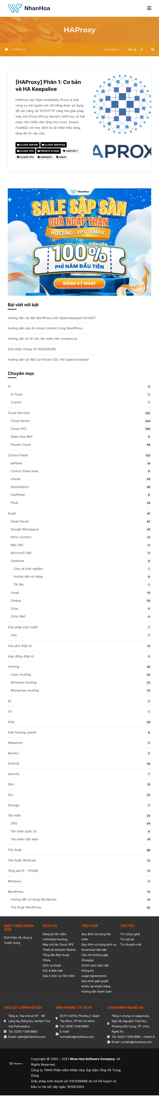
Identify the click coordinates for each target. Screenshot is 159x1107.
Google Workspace (25, 529)
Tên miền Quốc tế (23, 831)
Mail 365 (17, 545)
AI (9, 386)
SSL (10, 795)
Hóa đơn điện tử (20, 646)
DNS (14, 823)
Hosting (13, 666)
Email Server (20, 521)
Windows (14, 881)
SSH (11, 784)
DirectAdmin (20, 487)
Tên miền (14, 815)
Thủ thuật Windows (22, 860)
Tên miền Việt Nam (24, 839)
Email (12, 513)
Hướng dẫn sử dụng (28, 576)
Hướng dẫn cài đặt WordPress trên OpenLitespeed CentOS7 (52, 318)
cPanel (15, 479)
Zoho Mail (18, 616)
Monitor (13, 753)
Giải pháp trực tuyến (23, 627)
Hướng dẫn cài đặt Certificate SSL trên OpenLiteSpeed (48, 359)
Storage (13, 805)
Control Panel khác (25, 471)
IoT (10, 711)
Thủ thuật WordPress (26, 907)
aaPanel (16, 463)
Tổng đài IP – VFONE (23, 871)
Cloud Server (20, 421)
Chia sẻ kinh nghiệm (28, 569)
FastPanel (18, 495)
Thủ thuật (15, 850)
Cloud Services (19, 413)
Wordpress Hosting (25, 690)
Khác (11, 722)
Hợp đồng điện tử (21, 656)
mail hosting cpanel (22, 732)
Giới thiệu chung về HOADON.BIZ (32, 349)
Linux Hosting (21, 674)
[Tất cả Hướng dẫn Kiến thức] (129, 49)
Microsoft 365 (21, 553)
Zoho (14, 608)
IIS (9, 701)
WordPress (15, 892)
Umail (15, 593)
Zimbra (16, 601)
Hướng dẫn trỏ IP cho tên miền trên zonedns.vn (42, 339)
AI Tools (16, 394)
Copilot (16, 402)
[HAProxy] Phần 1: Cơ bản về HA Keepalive (48, 85)
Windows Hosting (23, 682)
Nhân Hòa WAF (22, 437)
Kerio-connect (21, 537)
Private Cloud (21, 444)
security (13, 774)
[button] (149, 8)
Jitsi (14, 635)
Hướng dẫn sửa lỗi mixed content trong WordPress (45, 328)
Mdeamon (15, 743)
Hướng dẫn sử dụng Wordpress (33, 899)
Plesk (14, 502)
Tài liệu (19, 584)
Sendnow (17, 561)
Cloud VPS (18, 429)
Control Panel (18, 455)
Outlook (13, 763)
